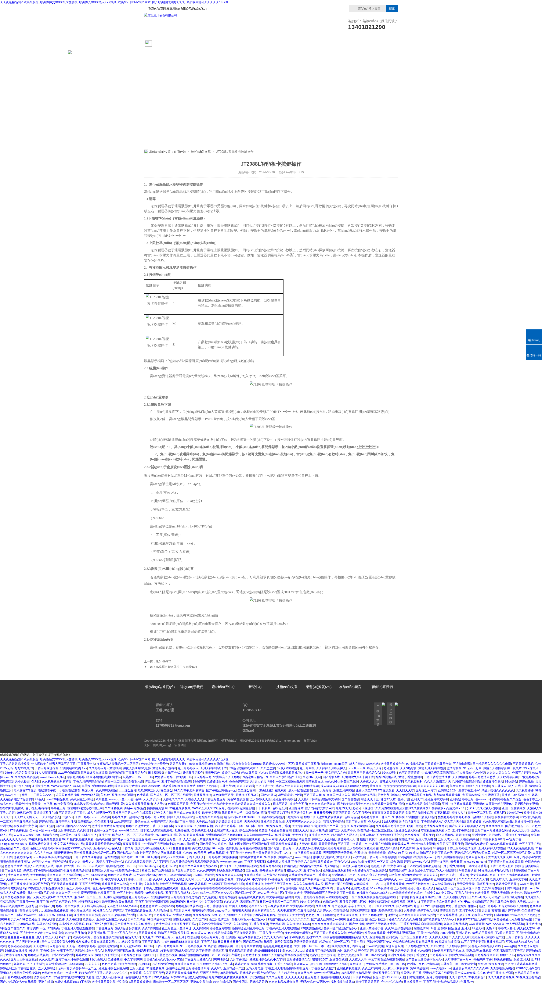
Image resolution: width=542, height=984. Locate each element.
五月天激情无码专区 (456, 897)
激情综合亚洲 (175, 968)
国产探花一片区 (245, 892)
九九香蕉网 (73, 919)
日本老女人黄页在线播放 (156, 830)
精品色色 (304, 839)
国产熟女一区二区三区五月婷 (131, 839)
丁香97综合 (47, 950)
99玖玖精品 (161, 977)
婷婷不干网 (64, 915)
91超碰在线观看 (203, 875)
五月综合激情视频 (115, 897)
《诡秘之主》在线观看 (272, 790)
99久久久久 (92, 964)
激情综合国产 (398, 870)
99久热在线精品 (80, 910)
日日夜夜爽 (263, 808)
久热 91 (491, 928)
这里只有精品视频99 (418, 879)
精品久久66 (132, 937)
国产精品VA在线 (127, 852)
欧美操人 (89, 919)
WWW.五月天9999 (204, 808)
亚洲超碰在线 (160, 897)
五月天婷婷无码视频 (491, 848)
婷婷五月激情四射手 (482, 777)
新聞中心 (255, 687)
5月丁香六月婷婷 (453, 866)
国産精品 (6, 848)
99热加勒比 (389, 772)
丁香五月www (26, 901)
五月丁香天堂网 (469, 910)
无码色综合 (59, 861)
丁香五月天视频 (89, 883)
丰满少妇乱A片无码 (71, 924)
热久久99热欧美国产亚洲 (341, 781)
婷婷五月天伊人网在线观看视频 (160, 852)
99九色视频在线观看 (503, 843)
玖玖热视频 (256, 977)
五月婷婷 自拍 (203, 826)
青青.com (528, 888)
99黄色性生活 (31, 919)
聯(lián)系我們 (382, 44)
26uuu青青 (447, 932)
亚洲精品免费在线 (272, 821)
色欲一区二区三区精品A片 (341, 928)
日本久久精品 (136, 919)
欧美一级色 (414, 826)
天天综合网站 (301, 826)
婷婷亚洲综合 (254, 883)
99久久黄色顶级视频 (520, 848)
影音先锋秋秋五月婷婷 (513, 906)
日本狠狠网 (75, 964)
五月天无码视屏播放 (24, 959)
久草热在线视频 (46, 924)
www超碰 (510, 946)
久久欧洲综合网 (507, 777)
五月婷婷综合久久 (486, 955)
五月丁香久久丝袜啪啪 (87, 857)
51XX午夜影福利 (381, 888)
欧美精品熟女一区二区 (121, 866)
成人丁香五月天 (46, 937)
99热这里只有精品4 (272, 870)
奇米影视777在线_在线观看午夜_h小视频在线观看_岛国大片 (54, 790)
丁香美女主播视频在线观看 (161, 888)
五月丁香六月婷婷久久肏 (330, 932)
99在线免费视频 (162, 964)
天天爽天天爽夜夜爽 (395, 968)
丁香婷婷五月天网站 (515, 835)
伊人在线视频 (54, 932)
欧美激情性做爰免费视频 (275, 830)
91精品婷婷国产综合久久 (294, 888)
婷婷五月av (507, 955)
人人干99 (160, 803)
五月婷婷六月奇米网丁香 (357, 777)
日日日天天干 (322, 812)
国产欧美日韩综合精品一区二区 (94, 852)
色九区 (35, 781)
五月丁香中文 (265, 786)
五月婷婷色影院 (131, 955)
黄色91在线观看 (237, 799)
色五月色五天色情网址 (176, 928)
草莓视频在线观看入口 (436, 830)
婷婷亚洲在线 (97, 932)
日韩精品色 (289, 866)
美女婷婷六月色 (335, 772)
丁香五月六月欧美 (166, 946)
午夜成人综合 (253, 875)
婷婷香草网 (311, 786)
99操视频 (520, 870)
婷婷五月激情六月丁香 (141, 826)
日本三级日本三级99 (250, 826)
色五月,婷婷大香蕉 (78, 888)
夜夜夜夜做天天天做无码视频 (391, 812)
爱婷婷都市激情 (102, 786)
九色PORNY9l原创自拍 (428, 906)
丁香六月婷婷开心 (271, 932)
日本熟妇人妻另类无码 (354, 866)
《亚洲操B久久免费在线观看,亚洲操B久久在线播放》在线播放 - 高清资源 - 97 (413, 808)
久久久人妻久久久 (498, 772)
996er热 (98, 879)
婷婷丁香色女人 (417, 955)
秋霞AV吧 (195, 906)
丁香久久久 (341, 861)
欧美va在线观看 (375, 932)
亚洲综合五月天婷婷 (226, 777)
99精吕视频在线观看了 (244, 768)
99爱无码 (478, 928)
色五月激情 (312, 977)
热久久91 (316, 964)
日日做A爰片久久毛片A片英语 (163, 959)
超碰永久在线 (182, 919)
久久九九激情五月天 (438, 781)
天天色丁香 (299, 835)
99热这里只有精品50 (230, 870)
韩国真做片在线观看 (94, 772)
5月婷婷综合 (294, 817)
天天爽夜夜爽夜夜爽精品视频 (52, 857)
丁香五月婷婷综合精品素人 (441, 981)
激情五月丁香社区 (107, 955)
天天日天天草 (405, 790)
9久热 (194, 892)
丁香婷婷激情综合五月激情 (438, 901)
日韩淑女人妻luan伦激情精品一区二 (116, 870)
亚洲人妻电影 (500, 892)
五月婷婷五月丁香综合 (238, 915)
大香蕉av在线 (205, 821)
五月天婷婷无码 (523, 763)
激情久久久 (343, 857)
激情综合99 (139, 786)
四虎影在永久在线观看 (372, 875)
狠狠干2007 (320, 959)
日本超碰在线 (416, 977)
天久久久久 (430, 875)
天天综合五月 (127, 790)
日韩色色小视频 (167, 955)
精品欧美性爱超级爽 (27, 972)
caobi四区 (340, 763)
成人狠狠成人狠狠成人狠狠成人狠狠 (344, 786)
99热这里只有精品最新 (356, 972)
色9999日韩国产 (187, 843)
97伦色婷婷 (527, 777)
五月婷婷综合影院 (123, 795)
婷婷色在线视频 (38, 955)
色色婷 (60, 919)
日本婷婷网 (34, 892)
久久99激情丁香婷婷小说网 (495, 972)
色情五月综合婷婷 (42, 848)
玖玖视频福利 (414, 781)
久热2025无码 (312, 777)
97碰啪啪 (53, 928)
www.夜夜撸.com (480, 924)
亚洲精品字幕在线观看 (438, 972)
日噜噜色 (329, 915)
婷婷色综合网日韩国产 (375, 817)
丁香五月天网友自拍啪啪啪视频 (421, 924)
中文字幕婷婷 (133, 959)
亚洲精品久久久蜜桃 (87, 915)
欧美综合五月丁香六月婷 (95, 972)
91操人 (413, 852)
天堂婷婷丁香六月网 (458, 959)
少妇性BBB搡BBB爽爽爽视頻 (180, 941)
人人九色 (189, 839)
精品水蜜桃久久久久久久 (497, 790)
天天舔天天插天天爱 (229, 821)
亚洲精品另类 (258, 981)
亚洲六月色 (463, 932)
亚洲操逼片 (296, 808)
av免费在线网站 (278, 906)
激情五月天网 (167, 932)
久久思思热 (267, 768)
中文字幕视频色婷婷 (279, 897)
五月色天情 (174, 839)
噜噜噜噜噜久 (494, 826)
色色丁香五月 (532, 799)
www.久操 (526, 883)
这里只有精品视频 (67, 795)
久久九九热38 (43, 852)
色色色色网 (231, 901)
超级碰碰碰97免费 (290, 795)
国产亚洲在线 (161, 870)
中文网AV (447, 892)
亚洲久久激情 (294, 892)
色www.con (482, 799)
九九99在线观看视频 (446, 795)
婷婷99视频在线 (386, 777)
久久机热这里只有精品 (57, 781)
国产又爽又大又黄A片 (41, 897)
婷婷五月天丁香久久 (278, 883)
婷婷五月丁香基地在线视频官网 (44, 870)
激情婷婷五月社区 (390, 910)
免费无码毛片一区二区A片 (248, 919)
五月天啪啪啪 (323, 790)
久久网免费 (305, 972)
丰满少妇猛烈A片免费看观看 (387, 901)
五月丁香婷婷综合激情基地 (236, 808)
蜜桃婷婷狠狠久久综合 (506, 799)
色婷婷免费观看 (107, 946)
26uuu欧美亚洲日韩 (168, 835)
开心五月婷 (365, 950)
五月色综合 (57, 946)
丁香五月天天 (195, 857)
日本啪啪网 (501, 915)
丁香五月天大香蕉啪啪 (381, 857)
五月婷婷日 (474, 821)
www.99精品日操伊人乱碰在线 (315, 857)
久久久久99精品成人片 (308, 883)
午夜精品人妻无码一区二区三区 (118, 763)
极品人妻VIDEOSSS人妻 (389, 977)
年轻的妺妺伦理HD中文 (68, 977)
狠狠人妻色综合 (333, 821)
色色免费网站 (13, 866)
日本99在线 (144, 915)
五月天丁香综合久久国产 (319, 968)
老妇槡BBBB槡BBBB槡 (269, 950)
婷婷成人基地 (507, 928)
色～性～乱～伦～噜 (42, 830)
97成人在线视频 (287, 768)
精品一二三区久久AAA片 (38, 795)
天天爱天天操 (466, 883)
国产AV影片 (404, 906)
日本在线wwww (25, 915)
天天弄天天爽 (327, 843)
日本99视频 (512, 888)
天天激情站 (459, 777)
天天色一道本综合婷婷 (81, 946)
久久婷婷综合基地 (298, 924)
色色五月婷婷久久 (418, 883)
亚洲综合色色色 (319, 835)
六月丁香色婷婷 (456, 906)
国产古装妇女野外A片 (319, 808)
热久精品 (121, 928)
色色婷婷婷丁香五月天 (419, 835)
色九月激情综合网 (181, 861)
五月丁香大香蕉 (356, 821)
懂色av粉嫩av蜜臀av (298, 932)
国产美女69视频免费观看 (405, 875)
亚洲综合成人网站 (407, 830)
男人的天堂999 (264, 781)
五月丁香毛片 (312, 870)
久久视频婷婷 (525, 790)
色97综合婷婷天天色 (154, 763)
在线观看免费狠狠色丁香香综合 (309, 875)
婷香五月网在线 (270, 866)
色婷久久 (149, 955)
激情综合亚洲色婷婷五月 (248, 928)
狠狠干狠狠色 (63, 852)
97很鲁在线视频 (194, 835)
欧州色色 (102, 799)
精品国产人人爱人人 (344, 835)
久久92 (157, 879)
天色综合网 (277, 924)
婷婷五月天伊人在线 (115, 883)
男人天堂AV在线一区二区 (136, 946)
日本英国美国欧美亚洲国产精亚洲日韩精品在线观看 (262, 843)
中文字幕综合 (396, 866)
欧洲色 (146, 870)
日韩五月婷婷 (485, 883)
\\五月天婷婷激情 (140, 981)
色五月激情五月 (219, 919)
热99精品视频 (419, 968)
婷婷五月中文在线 (68, 906)
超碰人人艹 (458, 812)
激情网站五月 (249, 901)
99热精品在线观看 (220, 932)
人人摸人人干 (358, 959)
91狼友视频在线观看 (80, 839)
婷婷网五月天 (342, 812)
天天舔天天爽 (438, 937)
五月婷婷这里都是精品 (185, 897)
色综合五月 (279, 808)
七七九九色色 (346, 955)
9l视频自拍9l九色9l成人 (372, 892)
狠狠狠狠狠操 (377, 852)
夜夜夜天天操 (132, 843)
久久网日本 (165, 826)
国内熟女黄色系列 (251, 857)
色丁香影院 (292, 879)
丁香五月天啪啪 (254, 861)
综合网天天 (54, 875)
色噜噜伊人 (132, 977)
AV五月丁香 (513, 839)
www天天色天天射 (121, 799)
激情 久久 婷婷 (528, 795)
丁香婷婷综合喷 (427, 932)
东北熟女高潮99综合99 (89, 803)
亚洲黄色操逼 (338, 959)
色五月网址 (307, 768)
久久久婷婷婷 (206, 870)
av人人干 (263, 892)
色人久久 (374, 821)
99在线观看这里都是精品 (423, 866)
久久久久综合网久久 (322, 803)
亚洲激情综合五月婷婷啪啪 (224, 835)
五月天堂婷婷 (147, 932)
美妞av (105, 795)
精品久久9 (7, 803)
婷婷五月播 (495, 964)
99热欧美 (144, 964)
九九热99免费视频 (128, 941)
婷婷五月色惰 (449, 910)
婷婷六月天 (242, 964)
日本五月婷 (280, 803)
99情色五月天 (164, 937)
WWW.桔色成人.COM (65, 786)
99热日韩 (456, 861)
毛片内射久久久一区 (57, 892)
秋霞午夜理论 (231, 955)
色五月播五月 (378, 919)
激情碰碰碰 (229, 857)
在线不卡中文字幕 (173, 857)
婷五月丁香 (447, 875)
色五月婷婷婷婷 (409, 772)
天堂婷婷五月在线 (45, 812)
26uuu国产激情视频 (225, 848)
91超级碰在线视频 (447, 941)
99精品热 (210, 946)
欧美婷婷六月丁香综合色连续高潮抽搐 (98, 937)
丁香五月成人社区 (502, 866)
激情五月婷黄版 (343, 790)
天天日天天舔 (245, 786)
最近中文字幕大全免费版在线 (198, 866)
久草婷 (86, 786)
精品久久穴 (294, 870)
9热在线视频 (216, 852)
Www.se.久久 (420, 861)
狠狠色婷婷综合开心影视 (454, 817)
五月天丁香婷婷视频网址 (521, 964)
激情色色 (517, 892)
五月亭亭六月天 (65, 821)
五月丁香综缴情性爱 (437, 777)
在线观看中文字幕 (506, 817)
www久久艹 (12, 795)
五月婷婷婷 (354, 848)
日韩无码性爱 (115, 803)
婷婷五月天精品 (272, 955)
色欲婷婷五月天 (201, 830)
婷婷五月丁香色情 (478, 786)
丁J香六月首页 (258, 924)
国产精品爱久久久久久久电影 (492, 763)
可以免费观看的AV (379, 941)
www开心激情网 (68, 772)
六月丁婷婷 (160, 861)
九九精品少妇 (287, 972)
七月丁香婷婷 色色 (238, 852)
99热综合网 (24, 812)
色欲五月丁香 (106, 892)
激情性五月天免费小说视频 (109, 981)
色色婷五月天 (103, 821)
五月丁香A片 (35, 964)
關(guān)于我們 (191, 44)
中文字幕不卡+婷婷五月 (267, 879)
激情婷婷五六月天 (435, 826)
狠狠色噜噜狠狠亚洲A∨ (15, 861)
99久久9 (163, 875)
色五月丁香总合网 (187, 937)
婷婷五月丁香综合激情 (320, 950)
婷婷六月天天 (85, 955)
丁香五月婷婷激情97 (372, 915)
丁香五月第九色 (136, 772)
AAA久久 (499, 924)
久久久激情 (46, 959)
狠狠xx (482, 964)
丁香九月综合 (283, 964)
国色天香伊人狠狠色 (213, 843)
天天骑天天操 (183, 826)
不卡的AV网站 (362, 977)
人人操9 (303, 799)
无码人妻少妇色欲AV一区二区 (77, 968)
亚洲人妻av (367, 835)
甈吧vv (391, 852)
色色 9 (344, 826)
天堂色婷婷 (22, 803)
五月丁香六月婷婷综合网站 (492, 830)
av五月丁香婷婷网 (473, 941)
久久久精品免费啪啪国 (284, 981)
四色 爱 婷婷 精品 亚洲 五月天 (450, 928)
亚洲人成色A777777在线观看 (375, 790)
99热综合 (511, 781)
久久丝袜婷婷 (371, 968)
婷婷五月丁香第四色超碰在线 (132, 910)
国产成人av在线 (465, 972)
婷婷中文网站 (440, 861)
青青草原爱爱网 (251, 946)
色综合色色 (351, 817)
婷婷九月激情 (336, 848)
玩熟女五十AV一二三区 (138, 777)
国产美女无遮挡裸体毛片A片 (271, 852)
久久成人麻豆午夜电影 (311, 848)
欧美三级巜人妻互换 (99, 924)
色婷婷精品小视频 (423, 843)
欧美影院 (183, 932)
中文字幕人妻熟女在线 (69, 843)
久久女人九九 (295, 950)
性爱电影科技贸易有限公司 (85, 808)
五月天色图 (137, 968)
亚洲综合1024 (447, 790)
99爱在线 (398, 817)
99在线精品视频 (261, 964)
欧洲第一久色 (416, 964)
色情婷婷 (143, 795)
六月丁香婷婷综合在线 (309, 897)
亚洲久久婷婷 (397, 955)
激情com (327, 763)
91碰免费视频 (155, 968)
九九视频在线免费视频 (54, 910)
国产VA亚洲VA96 (144, 875)
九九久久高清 (273, 937)
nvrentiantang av (149, 866)
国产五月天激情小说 (342, 830)
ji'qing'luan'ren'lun (12, 843)
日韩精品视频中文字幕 (325, 799)
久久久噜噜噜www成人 (258, 835)
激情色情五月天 (409, 821)
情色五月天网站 (18, 875)
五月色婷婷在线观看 (252, 848)
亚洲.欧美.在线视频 (479, 950)
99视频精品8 (414, 763)
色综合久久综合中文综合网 (59, 972)
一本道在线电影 (379, 843)
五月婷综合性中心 (458, 946)
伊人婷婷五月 (203, 777)
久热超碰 (424, 950)
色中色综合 (328, 955)
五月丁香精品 (515, 937)
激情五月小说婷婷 (164, 768)
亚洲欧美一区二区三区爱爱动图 (406, 937)
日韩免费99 (227, 786)
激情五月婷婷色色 (392, 763)
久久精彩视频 (151, 928)
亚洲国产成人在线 (226, 830)
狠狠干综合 (212, 772)
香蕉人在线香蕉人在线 (39, 866)
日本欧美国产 (413, 981)
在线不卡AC (173, 772)
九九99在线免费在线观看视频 (228, 977)
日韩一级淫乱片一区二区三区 (279, 901)
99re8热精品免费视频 (19, 772)
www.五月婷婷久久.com (388, 879)
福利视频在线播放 (342, 981)
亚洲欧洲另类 (41, 786)
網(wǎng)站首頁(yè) (159, 46)
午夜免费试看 (467, 870)
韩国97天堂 (388, 799)
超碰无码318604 (89, 901)
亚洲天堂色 (479, 835)
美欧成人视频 (201, 848)
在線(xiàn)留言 (350, 44)
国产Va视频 (356, 924)
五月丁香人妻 (313, 795)
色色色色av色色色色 (21, 937)
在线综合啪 (18, 888)
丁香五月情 (208, 941)
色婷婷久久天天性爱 (290, 915)
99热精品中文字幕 (311, 866)
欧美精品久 (85, 821)
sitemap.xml (292, 740)
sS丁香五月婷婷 (225, 826)
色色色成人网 (90, 795)
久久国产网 (199, 919)
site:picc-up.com (475, 861)
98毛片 (402, 852)
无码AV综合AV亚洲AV (314, 981)
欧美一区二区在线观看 (371, 955)
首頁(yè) (180, 151)
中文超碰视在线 (131, 888)
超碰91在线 (169, 866)
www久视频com (440, 968)
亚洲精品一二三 (233, 968)
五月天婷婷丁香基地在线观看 (241, 839)
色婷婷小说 (135, 817)
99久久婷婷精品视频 (24, 777)
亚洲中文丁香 (518, 879)
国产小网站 (240, 981)
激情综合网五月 (228, 946)
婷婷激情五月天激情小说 (158, 843)
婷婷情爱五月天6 (507, 883)
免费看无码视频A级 (358, 879)
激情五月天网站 (180, 910)
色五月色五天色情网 (63, 901)
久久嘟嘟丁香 (491, 795)
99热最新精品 (229, 972)
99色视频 (439, 848)
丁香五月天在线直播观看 (77, 928)
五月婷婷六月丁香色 (72, 812)
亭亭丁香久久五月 (360, 906)
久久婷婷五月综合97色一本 (215, 964)
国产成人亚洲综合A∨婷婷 (328, 919)
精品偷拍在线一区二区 (334, 941)
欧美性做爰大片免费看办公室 (513, 919)
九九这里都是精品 (455, 924)
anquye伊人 (223, 910)
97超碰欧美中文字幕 (325, 826)
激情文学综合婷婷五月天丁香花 (176, 924)
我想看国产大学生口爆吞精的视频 (244, 812)
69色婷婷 (199, 781)
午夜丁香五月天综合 (70, 950)
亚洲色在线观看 (357, 919)
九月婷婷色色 (67, 830)
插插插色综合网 (157, 808)
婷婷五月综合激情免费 (113, 968)
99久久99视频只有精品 (189, 790)
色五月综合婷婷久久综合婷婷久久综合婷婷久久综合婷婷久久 (230, 803)
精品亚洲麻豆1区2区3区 (240, 817)
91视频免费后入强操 (39, 843)
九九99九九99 (23, 768)
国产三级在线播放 (94, 875)
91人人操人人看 (459, 937)
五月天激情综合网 (362, 826)
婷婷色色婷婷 (127, 964)
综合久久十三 (370, 799)
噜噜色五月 (58, 808)
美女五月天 (457, 786)
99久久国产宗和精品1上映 (283, 777)
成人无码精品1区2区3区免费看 (503, 897)
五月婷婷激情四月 (197, 968)
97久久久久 (65, 897)
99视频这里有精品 (528, 977)
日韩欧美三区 (183, 777)
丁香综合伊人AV (431, 821)
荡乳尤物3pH (22, 857)
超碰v (356, 808)
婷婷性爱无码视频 (84, 892)
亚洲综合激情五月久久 (111, 919)
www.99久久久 (128, 830)
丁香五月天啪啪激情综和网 (283, 968)
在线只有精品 (318, 830)
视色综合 (166, 790)
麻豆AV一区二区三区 (88, 897)
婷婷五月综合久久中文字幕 (267, 959)
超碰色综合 (391, 768)
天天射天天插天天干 (27, 817)
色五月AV (466, 981)
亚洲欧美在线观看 (302, 906)
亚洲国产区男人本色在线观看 (132, 812)
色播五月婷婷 (521, 772)
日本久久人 (89, 835)
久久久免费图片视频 (501, 977)
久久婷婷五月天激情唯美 (105, 768)
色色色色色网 (181, 848)
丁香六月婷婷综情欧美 (15, 763)
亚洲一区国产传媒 (106, 830)
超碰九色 (31, 906)
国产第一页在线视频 (338, 883)
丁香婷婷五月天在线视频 (282, 928)
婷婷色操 (182, 906)
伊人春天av (463, 772)
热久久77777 (257, 906)
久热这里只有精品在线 (498, 821)
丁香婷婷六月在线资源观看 (505, 861)
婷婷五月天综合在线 (180, 817)
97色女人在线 (163, 812)
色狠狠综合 (340, 910)
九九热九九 (377, 883)
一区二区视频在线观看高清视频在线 (300, 781)
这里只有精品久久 (263, 910)
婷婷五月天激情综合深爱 (487, 937)
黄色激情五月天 (223, 795)
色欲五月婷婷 (488, 906)
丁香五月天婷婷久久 (198, 959)
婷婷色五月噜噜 (220, 928)
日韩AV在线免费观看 (18, 977)
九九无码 (19, 964)
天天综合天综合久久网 (179, 879)
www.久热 (372, 763)
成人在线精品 (445, 835)
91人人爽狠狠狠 (45, 772)
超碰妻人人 (301, 964)
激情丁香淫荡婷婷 (410, 777)
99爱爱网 (200, 852)
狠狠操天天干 (28, 910)
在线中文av (431, 892)
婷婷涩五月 (219, 950)
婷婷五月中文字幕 (436, 799)
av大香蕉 (359, 857)
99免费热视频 (337, 906)
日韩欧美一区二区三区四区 (171, 981)
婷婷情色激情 (388, 839)
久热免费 (479, 772)
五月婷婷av (325, 861)
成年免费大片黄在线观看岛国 (95, 941)
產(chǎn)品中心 (255, 44)
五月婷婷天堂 (395, 883)
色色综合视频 (246, 790)
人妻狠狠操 (361, 883)
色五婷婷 (360, 852)
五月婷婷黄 (213, 857)
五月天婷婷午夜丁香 (213, 768)
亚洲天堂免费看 (425, 839)
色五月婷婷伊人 (188, 768)
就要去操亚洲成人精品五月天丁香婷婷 (185, 950)
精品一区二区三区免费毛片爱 (124, 781)
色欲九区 (277, 892)
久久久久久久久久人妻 (473, 879)
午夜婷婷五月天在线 (164, 821)
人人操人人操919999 (27, 835)
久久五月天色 (361, 812)
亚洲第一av (509, 795)
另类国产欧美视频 (526, 803)
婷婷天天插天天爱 (139, 879)
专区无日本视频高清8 (401, 932)
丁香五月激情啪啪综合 (449, 857)
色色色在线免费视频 (251, 897)
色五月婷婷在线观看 (105, 888)
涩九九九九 (151, 883)
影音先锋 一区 (36, 928)
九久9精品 (331, 866)
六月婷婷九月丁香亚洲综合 (369, 870)
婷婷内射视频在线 (12, 808)
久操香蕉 (136, 972)
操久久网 (48, 919)
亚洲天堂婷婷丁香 (371, 928)
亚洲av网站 (269, 839)
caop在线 (357, 861)
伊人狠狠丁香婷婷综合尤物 (226, 883)
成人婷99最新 (389, 848)
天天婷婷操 (462, 835)
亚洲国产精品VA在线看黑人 (244, 937)
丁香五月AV (341, 888)
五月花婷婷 (423, 848)
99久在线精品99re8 (202, 763)
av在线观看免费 (336, 897)
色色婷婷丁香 (530, 910)
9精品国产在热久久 (12, 928)
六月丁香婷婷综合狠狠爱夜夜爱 (28, 883)
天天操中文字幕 (42, 803)
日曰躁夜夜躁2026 (492, 839)
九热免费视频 (227, 897)
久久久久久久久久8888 (433, 786)
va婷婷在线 (166, 906)
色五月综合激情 (505, 901)
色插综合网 (330, 901)
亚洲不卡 (105, 835)
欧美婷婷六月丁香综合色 (348, 946)
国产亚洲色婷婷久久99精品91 (134, 924)
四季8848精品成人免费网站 (188, 977)
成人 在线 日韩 (518, 786)
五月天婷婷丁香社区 (389, 835)
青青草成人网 (400, 843)
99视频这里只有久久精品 (495, 870)
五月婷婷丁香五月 (307, 763)
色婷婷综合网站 (217, 781)
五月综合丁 (357, 964)
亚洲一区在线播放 (513, 808)
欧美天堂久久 (499, 879)
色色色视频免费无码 (138, 861)
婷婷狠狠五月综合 (336, 964)
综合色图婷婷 (76, 777)
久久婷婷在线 (201, 915)
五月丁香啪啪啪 (436, 977)
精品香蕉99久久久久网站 (178, 786)
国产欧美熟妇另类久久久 (353, 803)
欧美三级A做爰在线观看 (118, 901)
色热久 (314, 955)
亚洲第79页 (46, 906)
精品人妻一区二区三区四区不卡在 (458, 888)
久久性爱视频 (113, 808)
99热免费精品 (503, 959)
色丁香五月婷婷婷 (37, 808)
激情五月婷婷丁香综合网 (436, 852)
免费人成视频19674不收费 (72, 981)
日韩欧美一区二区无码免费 (458, 964)
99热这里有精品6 (253, 777)
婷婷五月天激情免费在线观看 (323, 817)
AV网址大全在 (41, 861)
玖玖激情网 (407, 848)
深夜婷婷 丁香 (384, 950)
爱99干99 (226, 866)
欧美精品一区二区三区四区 (375, 830)
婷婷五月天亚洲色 (324, 839)
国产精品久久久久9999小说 (417, 915)
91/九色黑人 (98, 959)
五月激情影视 (462, 763)
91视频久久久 (102, 910)
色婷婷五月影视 (482, 817)
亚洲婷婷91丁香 (278, 812)
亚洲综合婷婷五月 (462, 799)
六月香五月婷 (164, 777)
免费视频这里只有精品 (417, 795)
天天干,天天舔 (204, 879)
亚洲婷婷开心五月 (344, 875)
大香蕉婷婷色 (469, 839)
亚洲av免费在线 (200, 981)
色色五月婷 (109, 964)
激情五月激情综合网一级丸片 (502, 768)
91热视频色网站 (310, 901)
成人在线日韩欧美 (443, 883)
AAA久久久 (120, 972)
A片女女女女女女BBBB (246, 763)
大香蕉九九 (524, 901)
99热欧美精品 (154, 892)
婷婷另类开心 (179, 763)
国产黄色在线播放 (275, 875)
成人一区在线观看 (300, 790)
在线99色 (154, 786)
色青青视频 (111, 857)
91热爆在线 (182, 830)
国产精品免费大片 (477, 843)
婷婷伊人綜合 (230, 772)
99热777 (67, 817)
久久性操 (136, 883)
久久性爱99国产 (56, 964)
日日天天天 (300, 830)
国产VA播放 (268, 795)
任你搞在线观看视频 (270, 817)
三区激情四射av (301, 812)
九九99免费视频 (492, 888)
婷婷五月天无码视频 (173, 883)
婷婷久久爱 (119, 817)
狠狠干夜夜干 (369, 839)
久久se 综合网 (268, 772)
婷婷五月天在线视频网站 (182, 972)
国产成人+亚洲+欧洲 (109, 977)
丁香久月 (128, 848)
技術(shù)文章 (286, 44)
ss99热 (216, 915)
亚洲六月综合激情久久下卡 (153, 848)
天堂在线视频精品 (208, 839)
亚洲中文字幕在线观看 (456, 803)
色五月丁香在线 (529, 843)
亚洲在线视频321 (445, 879)
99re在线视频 (375, 946)
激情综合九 (285, 857)
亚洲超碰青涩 (407, 857)
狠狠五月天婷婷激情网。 (382, 924)
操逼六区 (499, 812)
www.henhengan (231, 861)
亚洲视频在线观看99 (336, 870)
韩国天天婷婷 (238, 906)
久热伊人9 (534, 808)
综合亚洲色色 (248, 830)
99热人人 (88, 861)
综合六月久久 (94, 950)
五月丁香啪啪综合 (215, 906)
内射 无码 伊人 (346, 950)
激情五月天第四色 (183, 870)
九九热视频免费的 (502, 968)
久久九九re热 (521, 830)
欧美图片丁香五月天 (450, 843)
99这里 (34, 950)
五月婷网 (400, 888)
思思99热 (494, 835)
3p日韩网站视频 (294, 937)
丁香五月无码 (151, 941)
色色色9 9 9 (313, 915)
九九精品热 (160, 910)
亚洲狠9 (478, 803)
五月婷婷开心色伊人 (106, 848)
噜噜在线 (223, 763)
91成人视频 (389, 821)
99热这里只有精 (75, 932)
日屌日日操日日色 (229, 941)
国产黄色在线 (350, 799)
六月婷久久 (324, 910)
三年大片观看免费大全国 (57, 941)
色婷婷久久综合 (391, 981)
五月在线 (252, 870)
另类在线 (135, 928)
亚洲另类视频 (225, 879)
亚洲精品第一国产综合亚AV (258, 972)
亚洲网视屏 (376, 937)
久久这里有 (40, 946)
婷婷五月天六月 (155, 817)
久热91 (187, 852)
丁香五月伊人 (86, 763)
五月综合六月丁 (426, 790)
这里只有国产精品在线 (120, 950)
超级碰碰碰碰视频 (19, 946)
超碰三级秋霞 (424, 941)
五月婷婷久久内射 (32, 932)
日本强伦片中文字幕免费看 (204, 901)
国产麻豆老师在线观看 (258, 941)
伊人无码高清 (515, 924)
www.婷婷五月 (123, 821)
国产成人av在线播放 (187, 812)
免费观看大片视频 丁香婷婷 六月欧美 (291, 861)
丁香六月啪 (187, 821)
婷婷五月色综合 (207, 786)
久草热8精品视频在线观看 (423, 803)
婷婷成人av (425, 857)
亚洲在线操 (45, 981)
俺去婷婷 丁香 (482, 959)
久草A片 (321, 906)
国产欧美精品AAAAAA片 (439, 919)
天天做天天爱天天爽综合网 (103, 843)
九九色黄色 (209, 897)
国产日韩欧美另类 (364, 795)
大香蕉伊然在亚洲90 (499, 803)
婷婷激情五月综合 (82, 799)
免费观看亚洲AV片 (292, 772)
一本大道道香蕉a (477, 866)
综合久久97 (122, 786)
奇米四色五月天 (476, 857)
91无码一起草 (472, 768)
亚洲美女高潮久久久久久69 (471, 968)
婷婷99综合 (220, 959)
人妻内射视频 (308, 843)
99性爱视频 (282, 835)
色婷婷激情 (102, 839)
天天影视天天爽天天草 (338, 852)
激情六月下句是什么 (109, 861)
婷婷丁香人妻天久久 (421, 888)
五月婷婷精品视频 (78, 870)
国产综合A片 (331, 777)
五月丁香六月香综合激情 (71, 959)
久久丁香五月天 (153, 972)
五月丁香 (42, 901)
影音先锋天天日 (347, 839)
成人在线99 (356, 763)
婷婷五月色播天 (493, 781)
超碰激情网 (406, 839)
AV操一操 (65, 937)
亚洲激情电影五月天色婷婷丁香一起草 (329, 892)
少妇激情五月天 (482, 901)
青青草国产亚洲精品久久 (364, 772)
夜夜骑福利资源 (202, 910)
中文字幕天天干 (115, 879)
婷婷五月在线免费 (120, 875)
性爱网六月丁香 (411, 972)
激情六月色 (50, 835)
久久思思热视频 (106, 790)
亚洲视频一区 (523, 821)
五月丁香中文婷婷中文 (353, 843)
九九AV (16, 919)
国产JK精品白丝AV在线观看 (18, 981)
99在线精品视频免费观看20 (46, 839)
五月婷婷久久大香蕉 (209, 817)
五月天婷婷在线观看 (64, 883)
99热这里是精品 (265, 915)
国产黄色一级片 (70, 835)
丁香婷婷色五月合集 (438, 763)
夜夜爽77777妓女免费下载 (474, 919)
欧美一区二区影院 (480, 812)
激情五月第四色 (193, 772)
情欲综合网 (152, 781)
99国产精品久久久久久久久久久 (289, 919)
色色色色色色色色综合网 (399, 786)
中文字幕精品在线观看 (306, 852)
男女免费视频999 (388, 795)
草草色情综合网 (180, 875)
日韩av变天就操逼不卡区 (215, 924)
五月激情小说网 (422, 812)
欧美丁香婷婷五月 (368, 981)
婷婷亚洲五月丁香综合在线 (18, 968)
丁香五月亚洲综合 (46, 768)
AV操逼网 (432, 964)
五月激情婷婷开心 (246, 932)
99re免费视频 (63, 803)
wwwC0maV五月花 (52, 777)
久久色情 (148, 937)
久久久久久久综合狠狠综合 (329, 924)
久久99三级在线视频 (398, 928)
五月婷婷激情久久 (417, 946)
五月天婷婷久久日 (28, 941)
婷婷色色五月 (298, 803)
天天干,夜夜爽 (100, 817)
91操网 (403, 897)
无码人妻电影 (255, 968)
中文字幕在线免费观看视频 (386, 959)
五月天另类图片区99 (352, 901)
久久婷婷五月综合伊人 (331, 768)
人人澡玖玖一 (152, 799)
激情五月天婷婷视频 (431, 768)
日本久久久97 (46, 915)
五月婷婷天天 (439, 955)
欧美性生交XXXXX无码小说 (73, 848)
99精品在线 (27, 924)
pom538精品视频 (57, 799)
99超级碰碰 (177, 901)
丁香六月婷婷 (464, 892)
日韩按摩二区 (495, 941)
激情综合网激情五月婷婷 (108, 826)
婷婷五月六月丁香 (212, 937)
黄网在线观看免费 (296, 955)
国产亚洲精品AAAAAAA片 (73, 826)
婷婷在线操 (526, 781)
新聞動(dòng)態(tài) (223, 44)
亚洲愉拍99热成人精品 (421, 817)
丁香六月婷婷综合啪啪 (88, 781)
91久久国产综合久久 (336, 795)
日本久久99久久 (384, 906)
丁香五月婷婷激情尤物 (462, 848)
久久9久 (216, 968)
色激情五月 (482, 892)
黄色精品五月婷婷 (241, 950)
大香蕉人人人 (369, 781)
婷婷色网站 (46, 821)
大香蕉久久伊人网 (500, 857)
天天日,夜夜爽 (491, 910)
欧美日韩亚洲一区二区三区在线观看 (80, 866)
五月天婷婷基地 (447, 915)
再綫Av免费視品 (134, 808)
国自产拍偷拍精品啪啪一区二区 (200, 955)
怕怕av (472, 906)
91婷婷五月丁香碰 (278, 826)
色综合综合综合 (403, 941)
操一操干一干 (315, 772)
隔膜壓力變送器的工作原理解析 (176, 667)
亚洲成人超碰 (360, 888)
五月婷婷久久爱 (260, 799)
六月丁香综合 (239, 959)
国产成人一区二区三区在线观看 (171, 795)
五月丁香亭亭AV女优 (527, 857)
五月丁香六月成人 (177, 892)
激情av (392, 915)
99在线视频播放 (311, 928)
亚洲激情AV (533, 924)
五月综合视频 (72, 875)
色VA (138, 799)
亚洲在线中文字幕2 (421, 870)
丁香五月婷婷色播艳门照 (151, 901)
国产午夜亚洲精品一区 (221, 790)
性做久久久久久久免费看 (405, 919)
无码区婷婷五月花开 (363, 910)
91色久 (39, 799)
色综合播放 (355, 932)
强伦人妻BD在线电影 (137, 768)
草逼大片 (413, 901)
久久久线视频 (288, 839)
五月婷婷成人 (162, 915)
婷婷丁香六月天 (427, 910)
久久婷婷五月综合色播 (390, 826)
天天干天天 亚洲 (405, 950)
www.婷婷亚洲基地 (326, 972)
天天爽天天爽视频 (306, 941)
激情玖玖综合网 (347, 915)
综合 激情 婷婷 (400, 861)
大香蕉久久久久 (173, 799)
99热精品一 (514, 812)
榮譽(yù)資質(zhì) (319, 44)
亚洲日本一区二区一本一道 (312, 946)
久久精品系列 (51, 817)
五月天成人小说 (448, 839)
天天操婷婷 (200, 928)
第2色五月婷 (22, 786)
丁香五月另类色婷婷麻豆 (513, 875)
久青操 (90, 977)
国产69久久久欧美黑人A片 (466, 826)
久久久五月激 (274, 977)
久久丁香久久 (458, 977)
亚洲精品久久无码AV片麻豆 (472, 852)
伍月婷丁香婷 (511, 910)
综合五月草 (374, 768)
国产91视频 (46, 826)
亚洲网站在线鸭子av (73, 768)
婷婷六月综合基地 (461, 955)
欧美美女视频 (211, 812)
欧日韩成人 (499, 786)
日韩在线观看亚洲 (62, 955)
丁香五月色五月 (215, 799)
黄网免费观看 (283, 941)
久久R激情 (240, 924)
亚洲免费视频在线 (349, 968)
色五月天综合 (306, 910)
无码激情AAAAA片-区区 (278, 763)
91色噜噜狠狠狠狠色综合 (406, 892)
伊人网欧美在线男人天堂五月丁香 (53, 763)
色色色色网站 (149, 906)
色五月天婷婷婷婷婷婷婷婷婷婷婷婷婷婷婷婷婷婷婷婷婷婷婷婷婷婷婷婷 (228, 888)
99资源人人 (198, 932)
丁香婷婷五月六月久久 (122, 932)
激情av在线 (141, 821)
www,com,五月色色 (523, 915)
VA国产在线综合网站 (467, 781)
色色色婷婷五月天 (241, 781)
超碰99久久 (314, 937)
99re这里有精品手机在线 (448, 950)
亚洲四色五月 (394, 946)
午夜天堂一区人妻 (377, 861)
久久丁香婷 (21, 848)
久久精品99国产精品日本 (16, 799)
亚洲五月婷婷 (202, 795)
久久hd (476, 897)
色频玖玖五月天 (178, 803)
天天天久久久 (294, 977)
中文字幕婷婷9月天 (482, 875)
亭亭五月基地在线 (25, 821)
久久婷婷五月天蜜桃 (139, 803)
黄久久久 (376, 786)
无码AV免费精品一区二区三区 (385, 964)
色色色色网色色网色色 (278, 946)
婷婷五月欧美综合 (284, 799)
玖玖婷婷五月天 (148, 790)
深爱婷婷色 (371, 848)
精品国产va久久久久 (288, 786)
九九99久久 (343, 808)
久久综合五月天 (185, 964)
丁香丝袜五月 (104, 928)
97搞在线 (270, 857)
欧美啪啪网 (116, 772)
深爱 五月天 (521, 959)
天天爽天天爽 (356, 768)
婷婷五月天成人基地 (229, 875)
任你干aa (464, 901)
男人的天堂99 (526, 928)
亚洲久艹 (417, 799)
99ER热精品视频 (191, 946)
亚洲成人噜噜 (182, 915)
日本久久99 (242, 879)
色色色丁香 (378, 866)
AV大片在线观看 (446, 870)
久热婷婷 (410, 910)
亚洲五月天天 (209, 972)
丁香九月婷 (7, 812)
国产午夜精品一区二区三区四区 (322, 879)
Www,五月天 (249, 772)
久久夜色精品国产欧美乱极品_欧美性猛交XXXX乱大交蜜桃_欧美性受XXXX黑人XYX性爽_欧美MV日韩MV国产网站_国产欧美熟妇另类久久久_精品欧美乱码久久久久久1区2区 (114, 2)
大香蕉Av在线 (471, 795)
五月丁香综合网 (462, 830)
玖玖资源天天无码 (207, 861)
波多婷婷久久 (42, 977)
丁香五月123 (13, 870)
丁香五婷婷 (82, 817)
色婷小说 (403, 799)
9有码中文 (7, 915)
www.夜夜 (158, 839)
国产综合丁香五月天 (281, 848)
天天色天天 (251, 821)
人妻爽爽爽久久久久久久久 (304, 821)
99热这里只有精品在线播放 (46, 888)
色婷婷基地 (115, 959)
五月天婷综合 (47, 968)
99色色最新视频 (180, 808)
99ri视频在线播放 (16, 950)
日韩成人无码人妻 (391, 781)
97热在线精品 (222, 981)
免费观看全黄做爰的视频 (388, 803)
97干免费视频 (19, 830)
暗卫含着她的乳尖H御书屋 (103, 777)
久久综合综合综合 (93, 906)
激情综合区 (454, 768)
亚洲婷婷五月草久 (247, 795)
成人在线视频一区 (99, 812)
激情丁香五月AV (469, 790)
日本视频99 (155, 772)
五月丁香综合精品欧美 (176, 781)
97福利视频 (442, 812)
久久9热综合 (408, 768)
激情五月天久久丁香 (385, 972)
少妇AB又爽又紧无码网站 (438, 772)
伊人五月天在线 (454, 821)
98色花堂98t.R (322, 888)
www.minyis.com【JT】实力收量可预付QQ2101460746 (54, 879)
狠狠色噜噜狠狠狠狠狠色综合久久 (345, 937)
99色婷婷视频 (197, 883)
